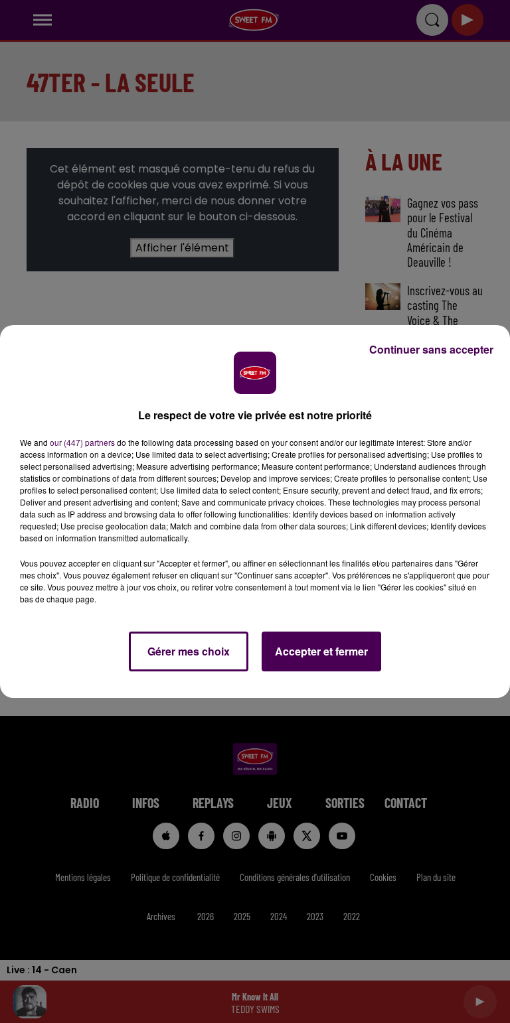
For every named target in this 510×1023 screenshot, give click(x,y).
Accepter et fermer (321, 651)
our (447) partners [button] (82, 442)
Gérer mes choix (188, 651)
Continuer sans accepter (431, 349)
